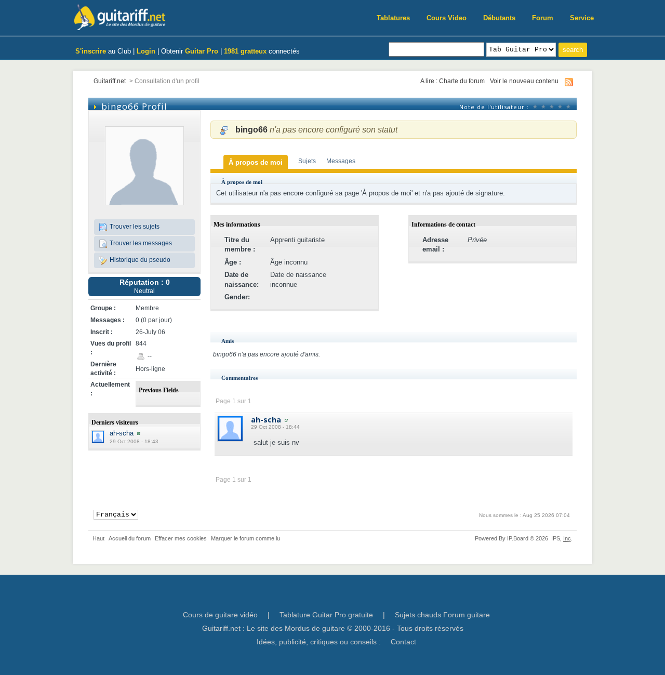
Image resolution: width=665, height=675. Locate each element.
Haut (98, 538)
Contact (403, 642)
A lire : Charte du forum (452, 80)
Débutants (499, 18)
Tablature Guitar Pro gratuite (326, 615)
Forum (542, 18)
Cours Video (447, 18)
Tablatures (393, 18)
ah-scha (122, 433)
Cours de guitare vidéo (220, 615)
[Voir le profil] (139, 433)
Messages (340, 160)
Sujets (307, 160)
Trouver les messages (140, 243)
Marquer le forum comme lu (245, 538)
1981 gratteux (245, 51)
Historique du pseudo (139, 259)
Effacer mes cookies (181, 538)
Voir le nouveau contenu (524, 80)
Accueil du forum (130, 538)
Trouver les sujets (133, 226)
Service (582, 18)
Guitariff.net (110, 80)
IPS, (561, 538)
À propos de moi (256, 162)
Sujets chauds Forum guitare (442, 615)
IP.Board (517, 538)
